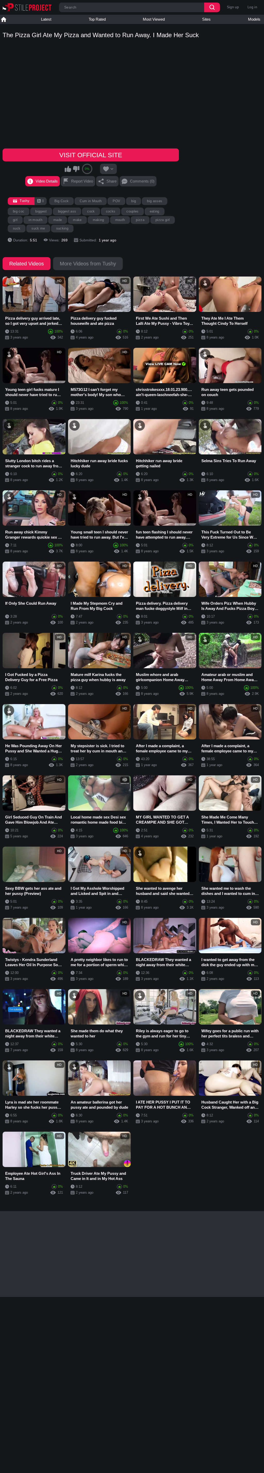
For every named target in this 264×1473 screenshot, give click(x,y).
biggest (41, 211)
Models (254, 19)
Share (111, 181)
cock (91, 211)
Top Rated (97, 19)
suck (16, 228)
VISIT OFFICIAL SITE (90, 155)
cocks (111, 211)
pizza (140, 220)
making (98, 220)
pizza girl (162, 220)
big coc (18, 211)
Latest (46, 19)
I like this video (68, 169)
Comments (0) (142, 181)
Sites (206, 19)
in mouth (35, 220)
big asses (154, 201)
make (77, 220)
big (133, 201)
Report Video (82, 181)
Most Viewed (154, 19)
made (57, 220)
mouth (120, 220)
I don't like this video (76, 169)
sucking (62, 228)
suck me (38, 228)
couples (132, 211)
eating (154, 211)
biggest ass (67, 211)
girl (15, 220)
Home (4, 19)
